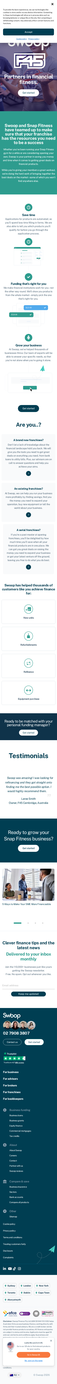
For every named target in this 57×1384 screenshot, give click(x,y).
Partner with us (16, 1166)
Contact (13, 1160)
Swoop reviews (16, 1171)
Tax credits (14, 1136)
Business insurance (18, 1187)
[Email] (28, 985)
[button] (52, 3)
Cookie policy (21, 39)
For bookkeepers (13, 1098)
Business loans (16, 1115)
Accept (28, 32)
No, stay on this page (34, 1361)
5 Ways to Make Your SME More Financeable (26, 904)
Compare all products (19, 1202)
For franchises (11, 1092)
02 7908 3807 (16, 1033)
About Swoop (15, 1150)
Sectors (13, 1192)
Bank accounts (16, 1197)
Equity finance (15, 1126)
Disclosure (8, 1251)
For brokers (10, 1085)
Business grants (16, 1120)
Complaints (8, 1257)
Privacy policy (33, 39)
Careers (13, 1155)
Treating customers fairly (14, 1244)
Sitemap (13, 1216)
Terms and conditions (12, 1237)
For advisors (10, 1078)
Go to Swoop (33, 1355)
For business (10, 1072)
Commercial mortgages (20, 1131)
